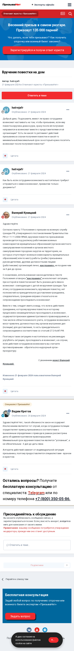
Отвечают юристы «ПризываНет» (40, 84)
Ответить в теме (37, 95)
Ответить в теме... (19, 545)
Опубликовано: (29, 112)
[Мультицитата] (5, 156)
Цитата (14, 156)
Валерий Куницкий (24, 212)
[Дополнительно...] (67, 110)
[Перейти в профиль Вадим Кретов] (6, 413)
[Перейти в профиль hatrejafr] (6, 110)
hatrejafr (15, 81)
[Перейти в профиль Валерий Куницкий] (6, 215)
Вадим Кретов (21, 411)
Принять (55, 640)
